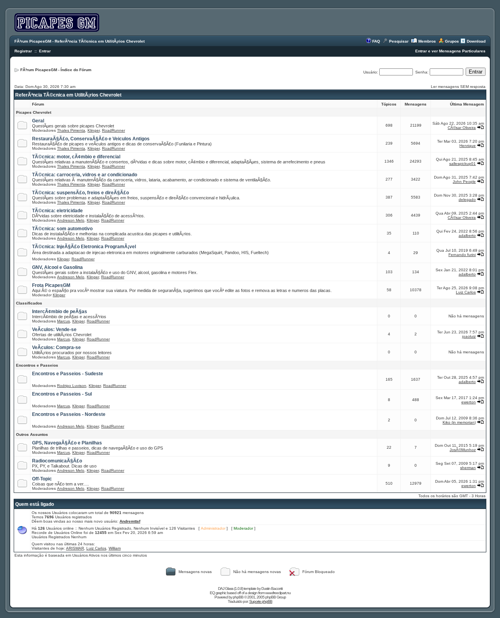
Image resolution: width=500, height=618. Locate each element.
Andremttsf (130, 521)
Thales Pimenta (71, 130)
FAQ (376, 41)
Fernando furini (462, 255)
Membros (427, 41)
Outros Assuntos (32, 434)
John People (464, 181)
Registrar (23, 51)
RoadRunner (113, 130)
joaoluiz (469, 336)
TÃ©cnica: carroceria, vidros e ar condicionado (84, 174)
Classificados (29, 303)
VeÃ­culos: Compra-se (56, 347)
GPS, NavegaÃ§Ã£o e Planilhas (67, 443)
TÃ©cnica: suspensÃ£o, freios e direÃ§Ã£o (80, 192)
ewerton (468, 402)
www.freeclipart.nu (278, 593)
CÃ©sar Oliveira (462, 127)
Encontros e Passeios (37, 365)
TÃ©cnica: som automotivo (62, 228)
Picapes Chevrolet (33, 112)
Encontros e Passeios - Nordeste (68, 414)
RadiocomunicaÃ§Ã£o (57, 461)
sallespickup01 (462, 163)
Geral (38, 121)
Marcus (63, 321)
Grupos (452, 41)
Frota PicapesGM (51, 285)
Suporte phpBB (260, 601)
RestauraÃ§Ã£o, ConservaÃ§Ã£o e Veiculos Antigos (91, 139)
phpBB (238, 597)
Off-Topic (42, 479)
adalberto (467, 235)
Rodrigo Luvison (71, 385)
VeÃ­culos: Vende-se (54, 329)
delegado (467, 199)
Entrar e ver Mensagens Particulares (450, 51)
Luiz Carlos (466, 292)
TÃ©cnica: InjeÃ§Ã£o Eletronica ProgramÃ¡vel (84, 246)
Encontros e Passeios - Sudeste (67, 373)
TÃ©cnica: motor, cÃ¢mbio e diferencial (76, 156)
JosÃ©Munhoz (463, 450)
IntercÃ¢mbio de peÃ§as (59, 311)
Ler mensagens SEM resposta (458, 86)
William (115, 548)
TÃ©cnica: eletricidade (57, 210)
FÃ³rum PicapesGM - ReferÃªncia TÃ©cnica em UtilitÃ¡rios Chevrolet (79, 41)
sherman (468, 468)
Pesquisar (399, 41)
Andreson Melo (70, 220)
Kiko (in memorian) (459, 422)
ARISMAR (75, 548)
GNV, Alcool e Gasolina (57, 267)
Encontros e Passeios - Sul (62, 394)
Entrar (45, 51)
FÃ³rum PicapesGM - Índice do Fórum (55, 70)
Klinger (94, 130)
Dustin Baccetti (271, 588)
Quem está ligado (34, 504)
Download (476, 41)
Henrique (467, 145)
